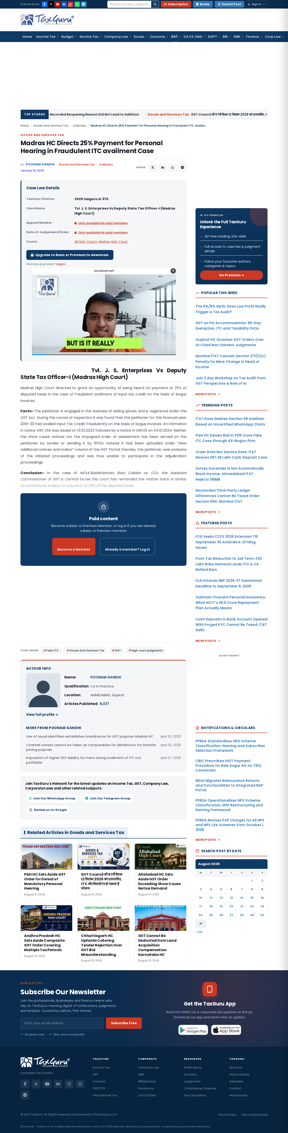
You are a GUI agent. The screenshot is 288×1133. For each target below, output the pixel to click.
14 (241, 898)
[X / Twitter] (51, 4)
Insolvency (146, 1088)
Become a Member (73, 549)
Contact (235, 1088)
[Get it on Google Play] (193, 1030)
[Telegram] (83, 4)
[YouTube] (57, 4)
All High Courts (85, 241)
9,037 (104, 703)
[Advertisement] (144, 75)
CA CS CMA (193, 36)
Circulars (190, 1074)
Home (27, 36)
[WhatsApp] (77, 4)
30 (262, 915)
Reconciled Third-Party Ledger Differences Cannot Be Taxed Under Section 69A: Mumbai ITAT (228, 496)
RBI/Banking (146, 1081)
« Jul (199, 932)
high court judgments (147, 650)
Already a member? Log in (127, 549)
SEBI (237, 36)
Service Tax (89, 36)
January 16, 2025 (32, 170)
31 (200, 923)
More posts (206, 394)
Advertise (236, 1081)
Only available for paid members (103, 223)
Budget (67, 36)
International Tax (105, 1095)
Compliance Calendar (200, 1088)
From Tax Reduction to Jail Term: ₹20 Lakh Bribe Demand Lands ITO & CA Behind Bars (229, 564)
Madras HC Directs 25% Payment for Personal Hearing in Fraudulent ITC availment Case (91, 147)
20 (231, 906)
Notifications (193, 1067)
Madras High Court (113, 241)
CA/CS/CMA (147, 1095)
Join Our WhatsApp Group (54, 798)
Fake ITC (52, 650)
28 (242, 915)
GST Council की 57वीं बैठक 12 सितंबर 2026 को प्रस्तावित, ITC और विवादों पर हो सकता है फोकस (175, 114)
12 (221, 898)
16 (262, 898)
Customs (157, 36)
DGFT (212, 36)
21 (241, 906)
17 (200, 906)
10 (200, 898)
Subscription (178, 4)
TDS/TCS (99, 1088)
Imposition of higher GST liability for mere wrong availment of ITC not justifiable (83, 760)
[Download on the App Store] (226, 1030)
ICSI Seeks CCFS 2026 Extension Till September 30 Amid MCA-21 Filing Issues (227, 542)
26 (221, 915)
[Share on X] (153, 167)
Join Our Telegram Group (110, 798)
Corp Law (273, 36)
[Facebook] (44, 4)
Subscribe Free (124, 1023)
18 (211, 906)
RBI (225, 36)
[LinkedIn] (64, 4)
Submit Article (239, 1074)
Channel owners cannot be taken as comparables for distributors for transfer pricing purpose (91, 747)
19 (221, 906)
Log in (60, 264)
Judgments (192, 1081)
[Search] (155, 4)
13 (231, 898)
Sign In (256, 4)
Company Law (116, 36)
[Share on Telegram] (182, 167)
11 (211, 898)
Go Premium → (231, 275)
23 (262, 906)
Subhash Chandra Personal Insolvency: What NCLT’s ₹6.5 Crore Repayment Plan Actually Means (231, 603)
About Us (235, 1067)
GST (174, 36)
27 (231, 915)
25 (211, 915)
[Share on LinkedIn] (163, 167)
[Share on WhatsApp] (173, 167)
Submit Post (231, 4)
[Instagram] (70, 4)
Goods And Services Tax (86, 650)
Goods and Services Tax (50, 125)
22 (252, 906)
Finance (252, 36)
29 (252, 915)
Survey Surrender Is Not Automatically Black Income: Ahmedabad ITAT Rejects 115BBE (230, 474)
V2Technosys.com (104, 1114)
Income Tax (46, 36)
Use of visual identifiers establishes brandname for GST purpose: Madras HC (89, 736)
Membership (238, 1095)
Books (205, 4)
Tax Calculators (195, 1095)
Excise (139, 36)
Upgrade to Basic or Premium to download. (72, 255)
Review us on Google (50, 810)
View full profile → (42, 714)
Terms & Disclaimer (254, 1115)
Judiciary (79, 125)
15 (252, 898)
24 (201, 915)
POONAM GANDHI (40, 164)
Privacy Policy (227, 1115)
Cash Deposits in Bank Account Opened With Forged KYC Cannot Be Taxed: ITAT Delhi (232, 625)
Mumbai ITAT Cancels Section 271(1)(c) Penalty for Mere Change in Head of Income (231, 361)
